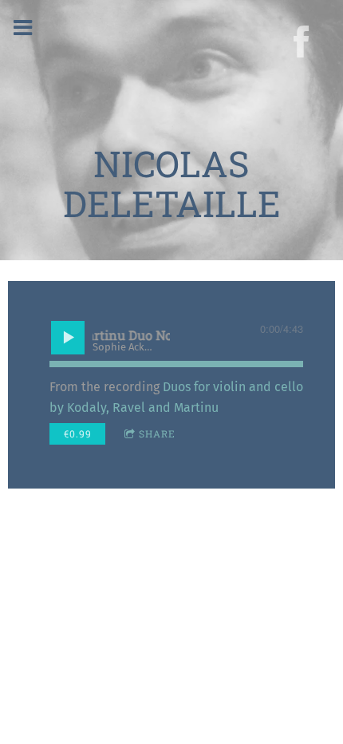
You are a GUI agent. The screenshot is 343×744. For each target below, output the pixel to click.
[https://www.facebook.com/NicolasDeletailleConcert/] (301, 41)
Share (157, 433)
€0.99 (78, 433)
